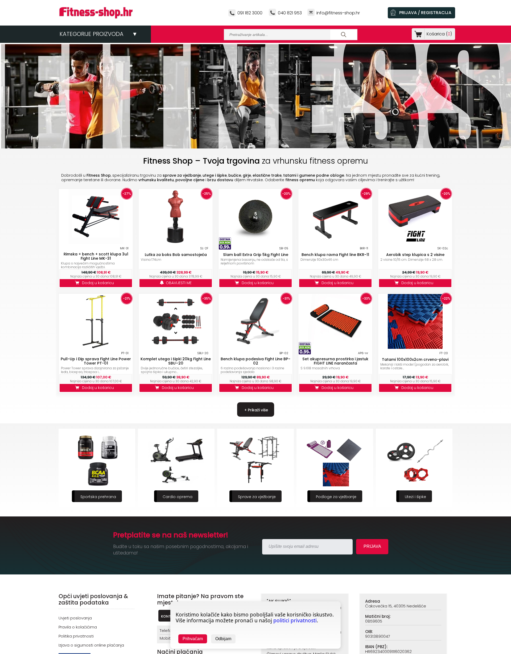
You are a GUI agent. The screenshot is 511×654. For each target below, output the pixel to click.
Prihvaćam (193, 638)
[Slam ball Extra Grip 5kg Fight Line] (255, 242)
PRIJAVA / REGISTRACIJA (425, 13)
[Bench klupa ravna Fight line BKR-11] (335, 242)
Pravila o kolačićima (78, 627)
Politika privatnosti (76, 636)
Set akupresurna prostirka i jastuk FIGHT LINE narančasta (335, 361)
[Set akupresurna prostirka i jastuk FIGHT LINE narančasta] (335, 347)
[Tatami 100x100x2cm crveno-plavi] (415, 347)
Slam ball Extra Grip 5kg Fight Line (255, 255)
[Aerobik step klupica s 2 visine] (415, 242)
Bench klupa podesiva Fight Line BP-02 (255, 361)
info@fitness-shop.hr (338, 13)
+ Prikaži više (255, 410)
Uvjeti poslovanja (75, 618)
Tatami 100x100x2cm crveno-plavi (415, 359)
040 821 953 (290, 13)
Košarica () (439, 34)
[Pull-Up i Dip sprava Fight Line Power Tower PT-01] (95, 347)
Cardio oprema (98, 496)
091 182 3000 (249, 13)
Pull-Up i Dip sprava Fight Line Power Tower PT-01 (96, 361)
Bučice (415, 496)
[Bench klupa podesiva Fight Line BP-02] (255, 347)
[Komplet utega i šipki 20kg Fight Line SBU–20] (175, 347)
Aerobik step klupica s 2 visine (415, 255)
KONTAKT (169, 616)
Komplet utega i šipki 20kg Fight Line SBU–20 (176, 361)
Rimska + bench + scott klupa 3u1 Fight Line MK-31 (96, 256)
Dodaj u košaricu (99, 282)
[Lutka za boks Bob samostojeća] (175, 242)
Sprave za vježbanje (177, 496)
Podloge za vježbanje (256, 496)
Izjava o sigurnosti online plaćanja (91, 645)
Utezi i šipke (336, 496)
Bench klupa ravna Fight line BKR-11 (335, 255)
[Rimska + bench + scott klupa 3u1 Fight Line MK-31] (95, 242)
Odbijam (223, 638)
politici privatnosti (295, 620)
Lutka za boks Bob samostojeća (176, 255)
